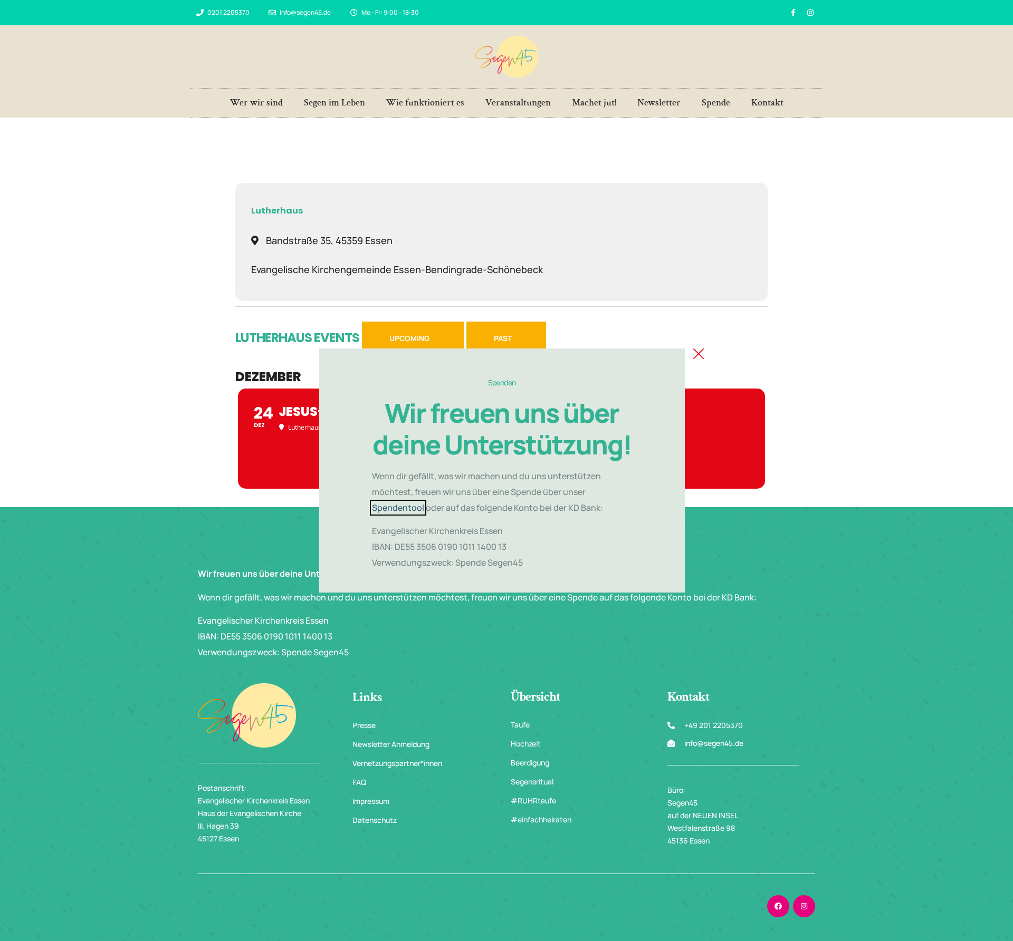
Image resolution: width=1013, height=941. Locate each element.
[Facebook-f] (793, 12)
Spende (716, 102)
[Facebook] (778, 906)
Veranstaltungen (518, 102)
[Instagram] (810, 12)
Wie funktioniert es (425, 102)
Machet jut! (594, 102)
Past (503, 338)
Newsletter (659, 102)
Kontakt (767, 102)
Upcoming (409, 338)
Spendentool (398, 507)
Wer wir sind (256, 102)
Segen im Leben (334, 102)
